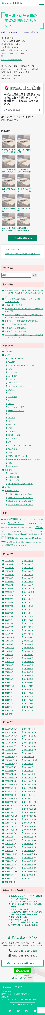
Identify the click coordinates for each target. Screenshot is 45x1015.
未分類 (7, 487)
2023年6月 (28, 599)
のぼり (11, 400)
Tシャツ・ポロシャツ (16, 358)
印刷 (4, 538)
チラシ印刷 (12, 397)
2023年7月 (9, 599)
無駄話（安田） (14, 480)
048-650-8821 (28, 950)
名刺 (10, 442)
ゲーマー (16, 527)
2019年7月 (28, 637)
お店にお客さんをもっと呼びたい (21, 494)
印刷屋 (11, 538)
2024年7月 (9, 582)
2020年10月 (10, 627)
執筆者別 (8, 470)
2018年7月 (9, 655)
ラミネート (12, 424)
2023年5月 (9, 602)
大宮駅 (14, 542)
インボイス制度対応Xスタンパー (21, 365)
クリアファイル (14, 383)
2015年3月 (9, 679)
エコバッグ (12, 372)
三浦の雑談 (12, 473)
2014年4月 (28, 696)
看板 (10, 463)
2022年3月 (9, 616)
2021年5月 (9, 623)
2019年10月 (9, 637)
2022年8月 (28, 609)
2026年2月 (9, 568)
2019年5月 (28, 641)
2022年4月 (28, 613)
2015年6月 (28, 672)
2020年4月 (9, 634)
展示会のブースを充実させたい (20, 498)
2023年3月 (9, 606)
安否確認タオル (14, 449)
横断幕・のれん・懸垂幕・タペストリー (24, 459)
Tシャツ (24, 519)
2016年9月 (9, 665)
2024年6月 (28, 582)
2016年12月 (29, 658)
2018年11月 (9, 648)
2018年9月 (9, 651)
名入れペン (12, 438)
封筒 (10, 452)
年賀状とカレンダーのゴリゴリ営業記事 (26, 896)
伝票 (10, 428)
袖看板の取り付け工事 (13, 305)
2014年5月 (9, 696)
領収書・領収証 (14, 466)
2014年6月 (28, 693)
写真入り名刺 (38, 534)
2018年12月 (29, 644)
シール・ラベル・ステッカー (19, 386)
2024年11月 (29, 578)
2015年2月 (28, 679)
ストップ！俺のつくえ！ (20, 909)
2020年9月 (28, 627)
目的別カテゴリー (12, 491)
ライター (11, 421)
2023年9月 (9, 595)
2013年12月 (29, 703)
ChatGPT (7, 519)
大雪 (19, 542)
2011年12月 (28, 710)
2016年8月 (28, 665)
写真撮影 (11, 431)
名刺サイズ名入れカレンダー (19, 445)
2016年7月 (9, 669)
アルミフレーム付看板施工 (15, 328)
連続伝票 (22, 545)
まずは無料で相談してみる (22, 238)
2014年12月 (29, 682)
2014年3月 (9, 700)
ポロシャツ (20, 531)
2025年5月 (28, 571)
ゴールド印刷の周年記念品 (15, 324)
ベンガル (13, 531)
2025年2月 (28, 575)
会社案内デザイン (11, 534)
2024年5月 (9, 585)
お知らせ (8, 351)
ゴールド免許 (24, 527)
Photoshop (15, 519)
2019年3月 (9, 644)
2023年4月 (28, 602)
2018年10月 (29, 648)
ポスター (11, 414)
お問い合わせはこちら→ (22, 1004)
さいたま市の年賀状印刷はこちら (24, 901)
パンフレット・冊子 (16, 407)
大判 (40, 538)
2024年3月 (9, 588)
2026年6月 (9, 561)
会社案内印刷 (22, 534)
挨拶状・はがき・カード (18, 456)
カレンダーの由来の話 (19, 899)
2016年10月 (29, 662)
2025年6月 (9, 571)
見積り (16, 545)
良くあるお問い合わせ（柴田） (20, 484)
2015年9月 (9, 672)
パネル (11, 404)
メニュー (11, 418)
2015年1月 (9, 682)
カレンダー (12, 379)
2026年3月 (28, 564)
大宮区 (9, 542)
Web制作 (11, 362)
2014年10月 (29, 686)
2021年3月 (28, 623)
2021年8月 (9, 620)
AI (2, 519)
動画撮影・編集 (14, 435)
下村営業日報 (13, 477)
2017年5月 (28, 655)
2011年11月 (9, 714)
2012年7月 (9, 710)
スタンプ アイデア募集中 (15, 331)
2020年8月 (9, 630)
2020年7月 (28, 630)
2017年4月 (9, 658)
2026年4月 (9, 564)
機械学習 (28, 542)
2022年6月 (9, 613)
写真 (31, 534)
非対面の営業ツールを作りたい (20, 505)
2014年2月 (28, 700)
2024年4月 (28, 585)
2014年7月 (9, 693)
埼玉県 (35, 538)
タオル (11, 393)
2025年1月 (9, 578)
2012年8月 (28, 707)
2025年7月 (28, 568)
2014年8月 (28, 689)
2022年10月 (10, 609)
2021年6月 (28, 620)
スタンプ (11, 390)
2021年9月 (28, 616)
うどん (33, 519)
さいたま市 (16, 523)
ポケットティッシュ (16, 411)
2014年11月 (9, 686)
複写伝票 (9, 545)
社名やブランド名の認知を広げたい (22, 501)
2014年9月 (9, 689)
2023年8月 (28, 595)
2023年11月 (9, 592)
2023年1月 (28, 606)
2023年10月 (29, 592)
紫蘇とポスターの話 (19, 917)
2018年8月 (28, 651)
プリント (7, 531)
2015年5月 (9, 675)
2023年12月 (29, 588)
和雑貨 (26, 538)
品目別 (7, 355)
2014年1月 (9, 703)
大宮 (3, 541)
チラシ (32, 527)
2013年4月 (9, 707)
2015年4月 (28, 675)
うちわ (11, 369)
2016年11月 (9, 662)
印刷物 (17, 538)
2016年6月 (28, 669)
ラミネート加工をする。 (20, 920)
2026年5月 (28, 561)
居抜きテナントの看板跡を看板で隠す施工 (21, 321)
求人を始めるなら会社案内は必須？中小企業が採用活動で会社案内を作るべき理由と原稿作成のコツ (24, 293)
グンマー (10, 527)
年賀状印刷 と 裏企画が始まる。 (25, 925)
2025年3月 (9, 575)
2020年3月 (28, 634)
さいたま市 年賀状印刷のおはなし (25, 922)
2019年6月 (9, 641)
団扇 (30, 538)
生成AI (33, 542)
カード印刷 (12, 376)
